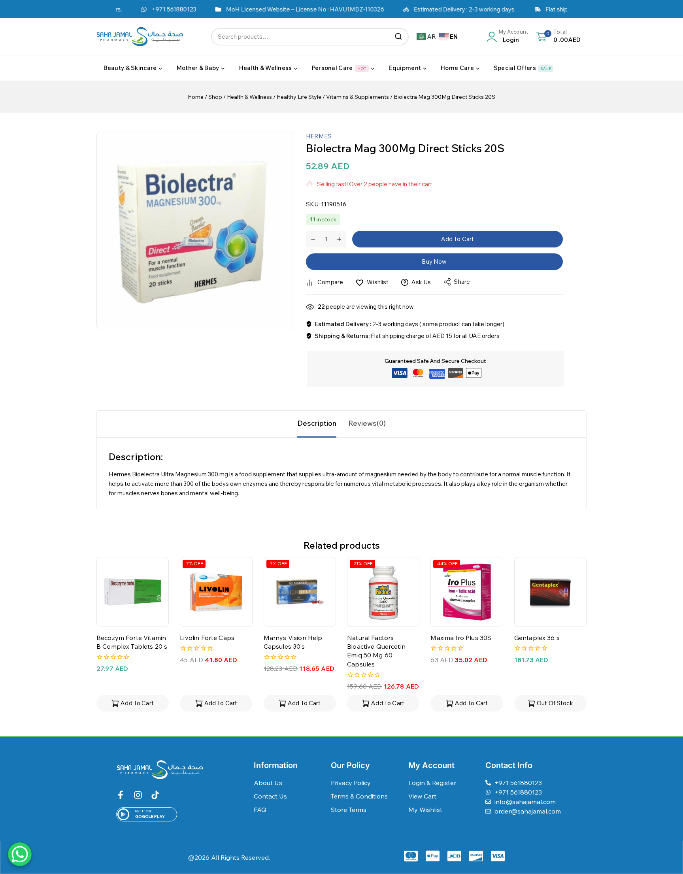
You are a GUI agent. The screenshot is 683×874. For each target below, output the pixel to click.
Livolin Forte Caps (207, 638)
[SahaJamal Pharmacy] (139, 36)
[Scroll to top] (664, 831)
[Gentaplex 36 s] (550, 592)
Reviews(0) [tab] (367, 423)
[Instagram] (138, 795)
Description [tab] (316, 423)
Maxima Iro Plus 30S (460, 638)
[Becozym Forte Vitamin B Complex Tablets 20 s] (132, 592)
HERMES (319, 136)
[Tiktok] (155, 795)
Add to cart (457, 239)
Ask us (421, 282)
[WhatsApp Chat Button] (20, 854)
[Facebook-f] (120, 795)
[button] (132, 703)
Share (462, 281)
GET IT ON (143, 811)
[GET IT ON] (123, 814)
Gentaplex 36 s (537, 638)
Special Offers (522, 68)
